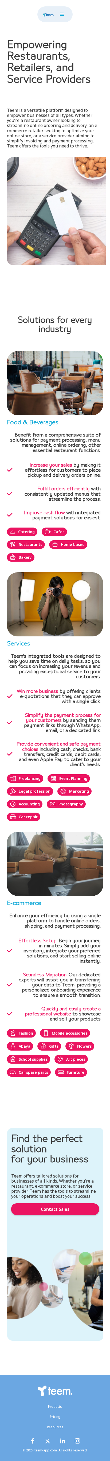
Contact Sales (55, 1209)
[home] (47, 14)
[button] (62, 14)
